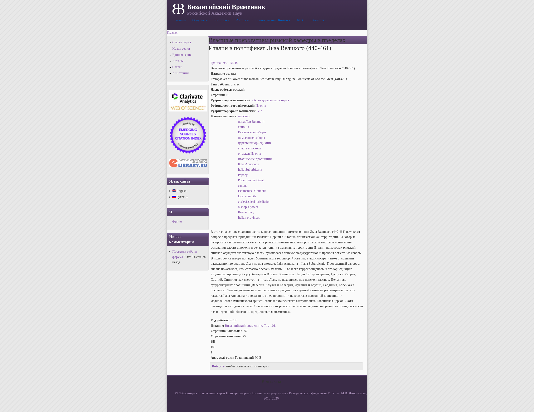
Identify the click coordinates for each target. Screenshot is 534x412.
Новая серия (181, 48)
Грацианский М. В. (224, 63)
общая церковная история (270, 100)
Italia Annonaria (248, 164)
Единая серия (181, 54)
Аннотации (180, 73)
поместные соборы (251, 137)
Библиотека (318, 20)
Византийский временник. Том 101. (250, 325)
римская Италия (249, 153)
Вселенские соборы (252, 132)
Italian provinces (249, 217)
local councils (247, 196)
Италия (261, 105)
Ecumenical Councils (252, 191)
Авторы (178, 61)
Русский (182, 197)
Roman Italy (246, 212)
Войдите (218, 366)
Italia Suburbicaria (250, 169)
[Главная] (178, 8)
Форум (177, 221)
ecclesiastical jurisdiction (254, 201)
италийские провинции (255, 159)
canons (242, 185)
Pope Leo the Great (251, 180)
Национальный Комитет (272, 20)
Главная (180, 20)
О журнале (200, 20)
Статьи (177, 67)
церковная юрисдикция (254, 143)
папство (243, 116)
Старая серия (181, 42)
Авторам (242, 20)
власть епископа (249, 148)
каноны (243, 127)
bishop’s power (248, 207)
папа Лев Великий (251, 121)
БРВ (300, 20)
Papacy (243, 175)
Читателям (221, 20)
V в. (260, 111)
